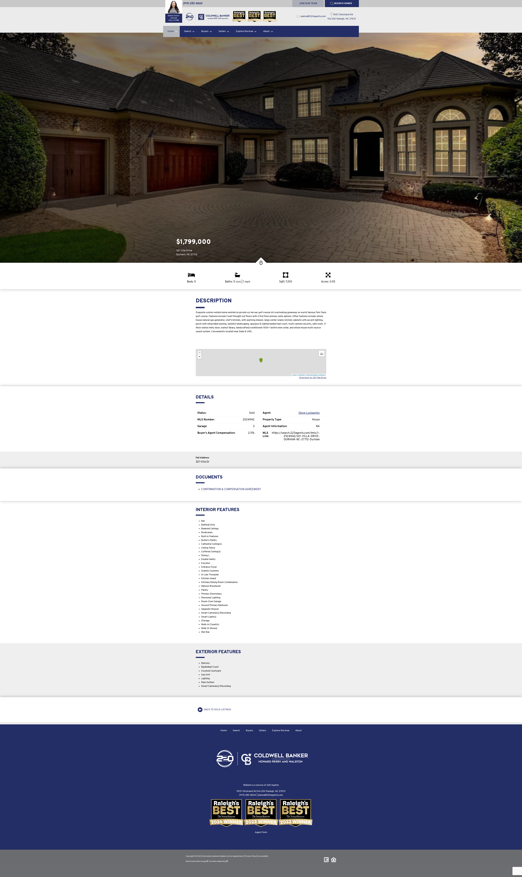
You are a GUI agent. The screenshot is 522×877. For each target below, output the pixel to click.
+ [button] (199, 352)
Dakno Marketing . (220, 861)
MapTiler (302, 375)
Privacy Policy (251, 856)
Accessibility (263, 856)
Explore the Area (280, 730)
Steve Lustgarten (309, 413)
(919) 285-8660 (247, 795)
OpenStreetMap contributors (316, 375)
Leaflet (294, 375)
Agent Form (261, 832)
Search (236, 730)
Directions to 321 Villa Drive (312, 377)
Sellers (262, 730)
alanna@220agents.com (270, 795)
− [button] (199, 356)
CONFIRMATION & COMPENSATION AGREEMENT (231, 489)
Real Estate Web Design (196, 861)
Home (223, 730)
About (298, 730)
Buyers (249, 730)
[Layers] (322, 354)
